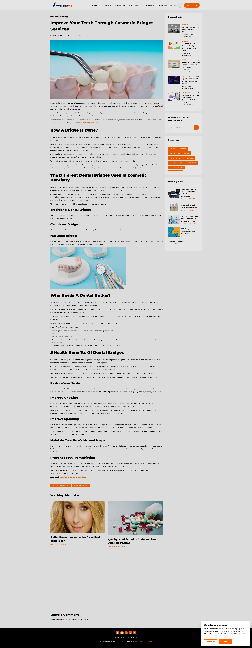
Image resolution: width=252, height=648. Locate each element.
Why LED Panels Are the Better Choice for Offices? (190, 29)
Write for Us (132, 637)
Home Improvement (176, 158)
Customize (210, 642)
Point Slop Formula (176, 241)
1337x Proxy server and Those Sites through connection (189, 231)
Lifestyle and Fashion (176, 167)
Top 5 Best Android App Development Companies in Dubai (190, 97)
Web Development (175, 163)
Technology (183, 149)
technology (186, 76)
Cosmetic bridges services (61, 485)
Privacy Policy (120, 637)
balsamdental (56, 35)
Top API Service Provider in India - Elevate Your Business (190, 81)
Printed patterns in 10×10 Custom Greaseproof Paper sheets (191, 64)
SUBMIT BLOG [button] (191, 5)
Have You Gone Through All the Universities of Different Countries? (189, 218)
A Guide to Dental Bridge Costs (73, 477)
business (185, 24)
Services (187, 153)
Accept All (225, 642)
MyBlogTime (120, 641)
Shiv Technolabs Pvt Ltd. (143, 641)
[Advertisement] (106, 581)
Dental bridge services (81, 485)
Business (172, 149)
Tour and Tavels (191, 163)
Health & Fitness (59, 17)
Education (190, 158)
